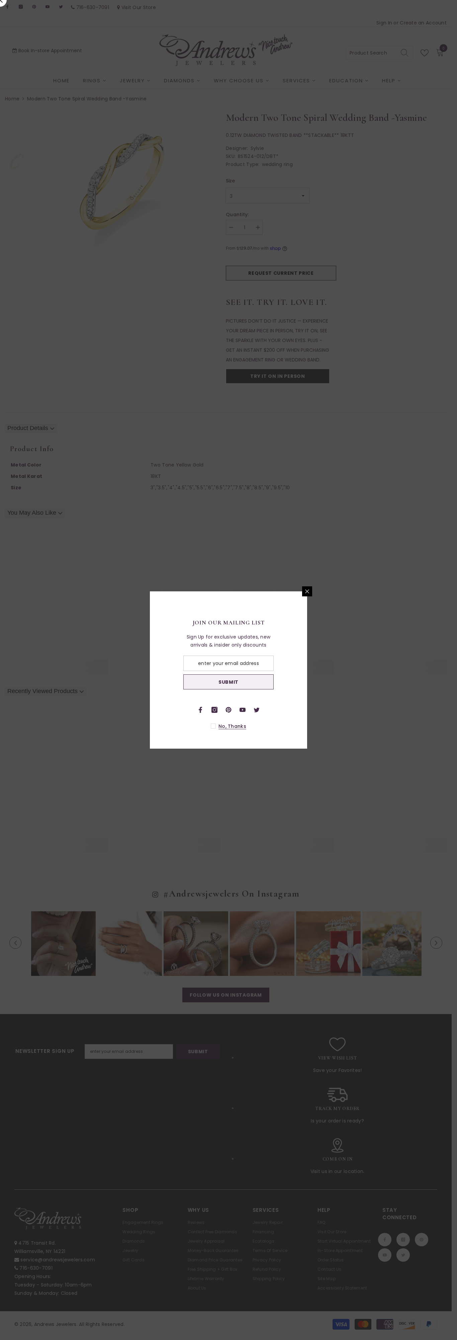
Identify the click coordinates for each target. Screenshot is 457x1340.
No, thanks (311, 726)
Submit (307, 682)
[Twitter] (335, 710)
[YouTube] (321, 710)
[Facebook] (279, 710)
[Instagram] (293, 710)
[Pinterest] (307, 710)
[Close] (386, 591)
